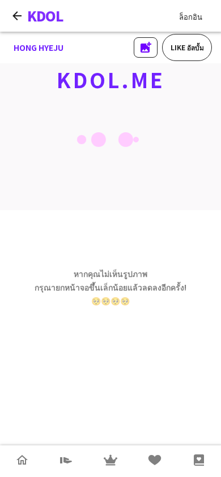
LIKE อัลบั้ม (187, 47)
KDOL (45, 15)
